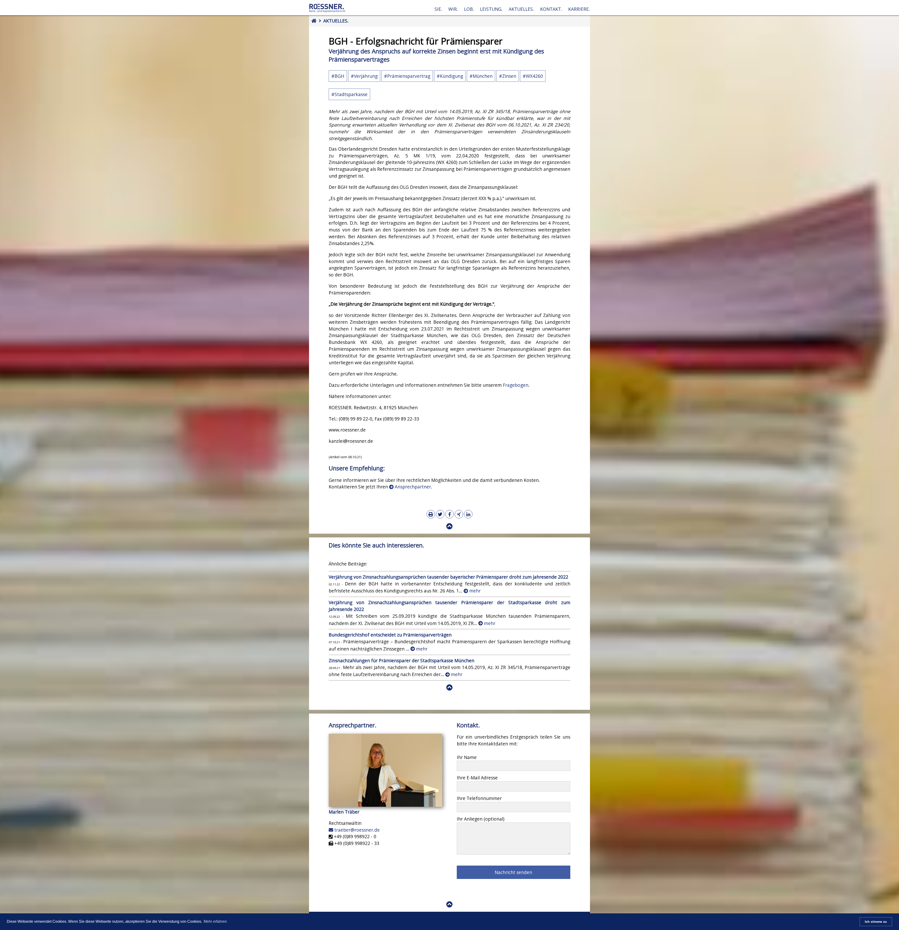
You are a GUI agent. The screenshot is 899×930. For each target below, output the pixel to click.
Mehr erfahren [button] (215, 921)
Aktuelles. (521, 9)
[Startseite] (327, 12)
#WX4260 (533, 76)
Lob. (469, 9)
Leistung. (491, 9)
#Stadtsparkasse (349, 94)
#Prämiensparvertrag (407, 76)
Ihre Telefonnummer (479, 798)
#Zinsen (507, 76)
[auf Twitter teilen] (440, 514)
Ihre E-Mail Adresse (477, 777)
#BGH (337, 76)
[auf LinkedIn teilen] (468, 514)
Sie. (438, 9)
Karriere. (579, 9)
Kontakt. (551, 9)
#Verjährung (364, 76)
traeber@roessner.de (356, 830)
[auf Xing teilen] (459, 514)
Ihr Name (467, 757)
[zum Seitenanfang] (449, 526)
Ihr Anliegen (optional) (480, 819)
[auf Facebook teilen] (449, 514)
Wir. (453, 9)
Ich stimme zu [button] (876, 921)
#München (481, 76)
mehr (474, 591)
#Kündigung (450, 76)
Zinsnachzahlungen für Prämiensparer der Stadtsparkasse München (402, 660)
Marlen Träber (344, 812)
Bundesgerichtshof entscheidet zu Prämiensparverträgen (390, 635)
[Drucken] (431, 514)
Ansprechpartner (412, 487)
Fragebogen (515, 385)
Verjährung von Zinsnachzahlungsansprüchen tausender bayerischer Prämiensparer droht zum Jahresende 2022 (448, 577)
